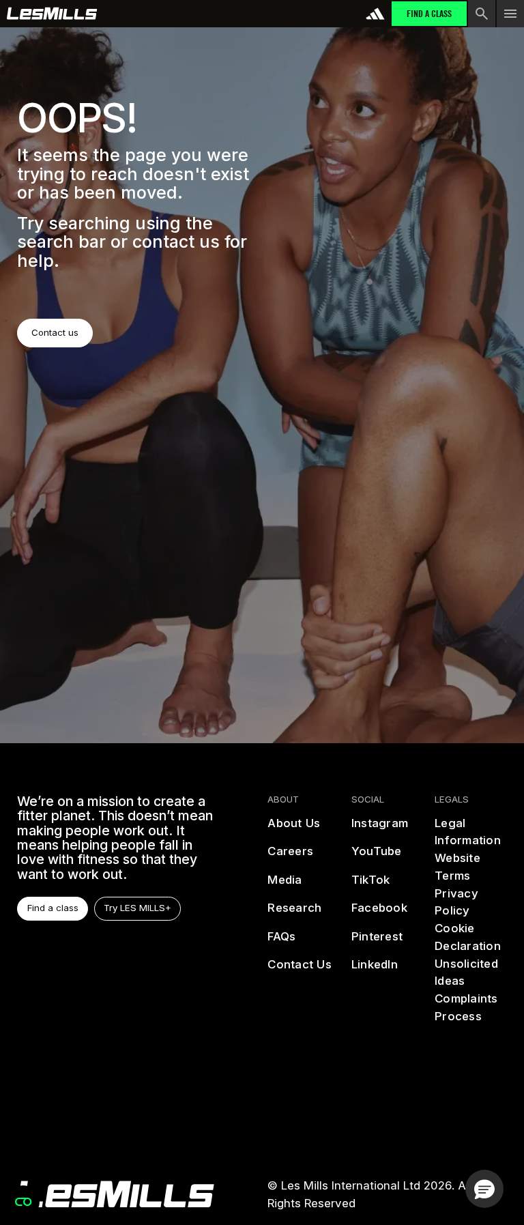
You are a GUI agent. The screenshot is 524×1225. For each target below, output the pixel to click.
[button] (484, 1189)
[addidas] (375, 14)
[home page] (52, 13)
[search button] (481, 13)
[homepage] (115, 1194)
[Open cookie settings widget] (23, 1201)
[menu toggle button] (510, 13)
